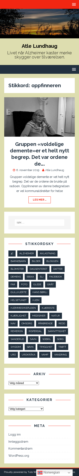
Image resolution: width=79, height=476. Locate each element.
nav (13, 323)
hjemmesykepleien (23, 307)
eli (41, 276)
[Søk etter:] (40, 222)
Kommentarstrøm (20, 448)
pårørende (45, 323)
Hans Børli (39, 292)
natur (55, 315)
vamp (44, 354)
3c (12, 253)
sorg (60, 339)
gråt (50, 284)
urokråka (28, 354)
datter (58, 268)
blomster (17, 268)
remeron (17, 331)
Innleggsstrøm (18, 441)
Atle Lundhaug (54, 170)
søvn (30, 346)
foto (24, 284)
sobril (46, 339)
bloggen (52, 261)
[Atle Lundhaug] (39, 36)
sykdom (16, 346)
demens (16, 276)
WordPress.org (18, 455)
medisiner (39, 315)
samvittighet (57, 331)
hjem (35, 300)
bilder (36, 261)
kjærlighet (18, 315)
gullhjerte (19, 292)
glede (37, 284)
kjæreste (48, 307)
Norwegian (51, 472)
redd (62, 323)
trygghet (45, 346)
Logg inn (14, 434)
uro (13, 354)
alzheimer (26, 253)
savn (33, 339)
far (13, 284)
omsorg (26, 323)
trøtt (62, 346)
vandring (60, 354)
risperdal (35, 331)
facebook (55, 276)
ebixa (30, 276)
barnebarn (18, 261)
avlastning (47, 253)
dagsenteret (38, 268)
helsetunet (19, 300)
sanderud (17, 339)
